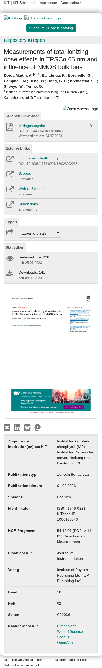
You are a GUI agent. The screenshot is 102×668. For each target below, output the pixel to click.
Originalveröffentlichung (38, 158)
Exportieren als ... (39, 233)
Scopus (25, 173)
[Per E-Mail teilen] (8, 427)
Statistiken (15, 247)
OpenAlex (65, 642)
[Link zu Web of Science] (9, 191)
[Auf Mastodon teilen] (37, 427)
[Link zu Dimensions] (9, 206)
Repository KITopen (24, 40)
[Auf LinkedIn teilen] (18, 427)
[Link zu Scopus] (9, 176)
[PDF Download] (9, 128)
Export (11, 222)
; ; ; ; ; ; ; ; (51, 86)
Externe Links (17, 148)
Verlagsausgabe (32, 125)
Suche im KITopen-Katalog (51, 28)
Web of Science (31, 189)
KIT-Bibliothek (25, 3)
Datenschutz (70, 3)
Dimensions (28, 204)
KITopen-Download (22, 116)
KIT (7, 3)
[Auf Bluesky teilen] (28, 427)
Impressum (48, 3)
